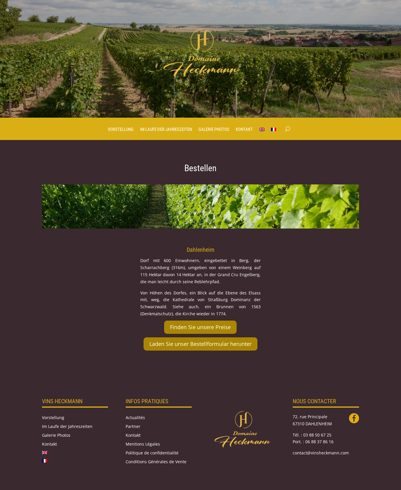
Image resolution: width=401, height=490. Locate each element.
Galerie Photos (213, 129)
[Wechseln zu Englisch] (261, 133)
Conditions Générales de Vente (156, 462)
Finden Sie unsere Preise (200, 327)
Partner (133, 426)
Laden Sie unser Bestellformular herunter (200, 343)
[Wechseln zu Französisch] (273, 133)
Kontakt (244, 129)
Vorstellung (121, 129)
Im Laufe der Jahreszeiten (166, 129)
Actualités (135, 418)
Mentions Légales (143, 444)
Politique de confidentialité (152, 453)
